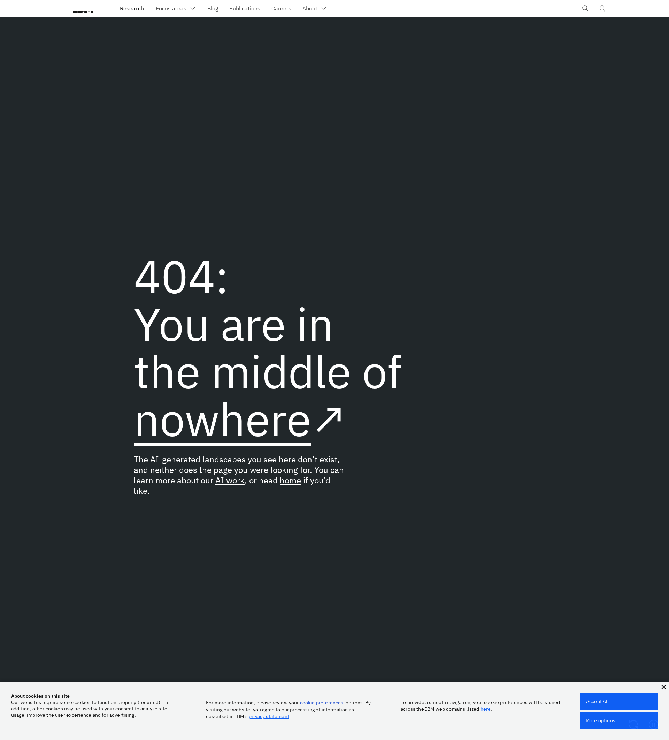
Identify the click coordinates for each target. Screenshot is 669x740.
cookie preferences (322, 703)
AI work (230, 480)
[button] (663, 687)
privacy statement (269, 716)
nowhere (222, 419)
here (485, 709)
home (290, 480)
